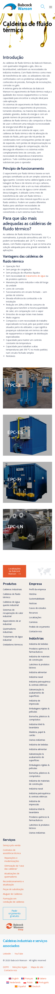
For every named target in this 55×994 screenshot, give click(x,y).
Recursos (33, 612)
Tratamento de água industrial (13, 638)
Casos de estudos (37, 608)
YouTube (19, 953)
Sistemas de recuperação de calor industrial (13, 613)
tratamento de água (35, 275)
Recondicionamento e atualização (13, 883)
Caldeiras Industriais (12, 589)
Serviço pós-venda (11, 845)
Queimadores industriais (9, 630)
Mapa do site (37, 967)
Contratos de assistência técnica (12, 852)
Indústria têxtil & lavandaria (37, 726)
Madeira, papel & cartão (37, 734)
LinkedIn (7, 953)
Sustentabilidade (37, 598)
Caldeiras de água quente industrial (11, 604)
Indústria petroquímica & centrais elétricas (39, 683)
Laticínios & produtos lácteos (39, 666)
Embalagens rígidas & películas (39, 710)
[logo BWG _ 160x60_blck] (14, 930)
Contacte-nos (35, 631)
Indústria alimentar (38, 672)
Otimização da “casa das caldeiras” (14, 867)
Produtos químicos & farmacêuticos (39, 650)
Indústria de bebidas (38, 644)
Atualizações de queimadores (11, 875)
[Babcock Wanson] (17, 6)
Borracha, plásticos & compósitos (39, 718)
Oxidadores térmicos (13, 644)
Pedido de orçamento (39, 626)
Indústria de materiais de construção (39, 658)
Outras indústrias (37, 739)
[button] (14, 571)
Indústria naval (36, 677)
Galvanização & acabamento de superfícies (36, 692)
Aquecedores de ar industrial (12, 622)
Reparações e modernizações (11, 859)
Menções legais (19, 967)
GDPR (6, 967)
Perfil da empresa (37, 589)
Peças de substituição (13, 889)
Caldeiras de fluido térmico (11, 596)
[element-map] (45, 575)
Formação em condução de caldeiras (13, 900)
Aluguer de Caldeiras (12, 894)
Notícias (33, 603)
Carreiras (33, 622)
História (32, 594)
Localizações (35, 617)
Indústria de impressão (34, 702)
